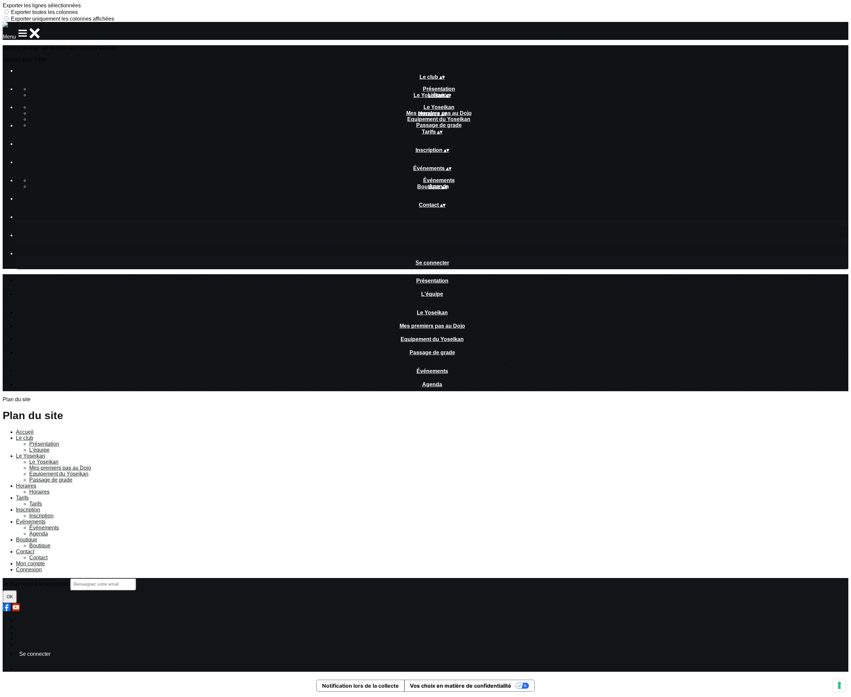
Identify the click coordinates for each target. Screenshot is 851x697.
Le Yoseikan (439, 107)
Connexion (29, 569)
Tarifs (22, 498)
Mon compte (30, 563)
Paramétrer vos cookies (43, 644)
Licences (26, 627)
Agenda (432, 384)
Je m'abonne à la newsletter (36, 584)
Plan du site (30, 621)
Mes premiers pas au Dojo (432, 326)
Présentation (439, 89)
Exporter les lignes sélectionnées (42, 5)
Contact (25, 551)
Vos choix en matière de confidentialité (460, 685)
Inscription (28, 510)
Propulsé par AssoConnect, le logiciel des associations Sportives (92, 668)
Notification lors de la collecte (360, 685)
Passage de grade (439, 125)
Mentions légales (36, 633)
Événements (439, 180)
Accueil (25, 432)
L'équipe (432, 294)
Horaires (26, 486)
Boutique (26, 539)
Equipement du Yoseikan (438, 119)
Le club (24, 438)
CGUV (24, 638)
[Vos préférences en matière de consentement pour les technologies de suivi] (839, 685)
